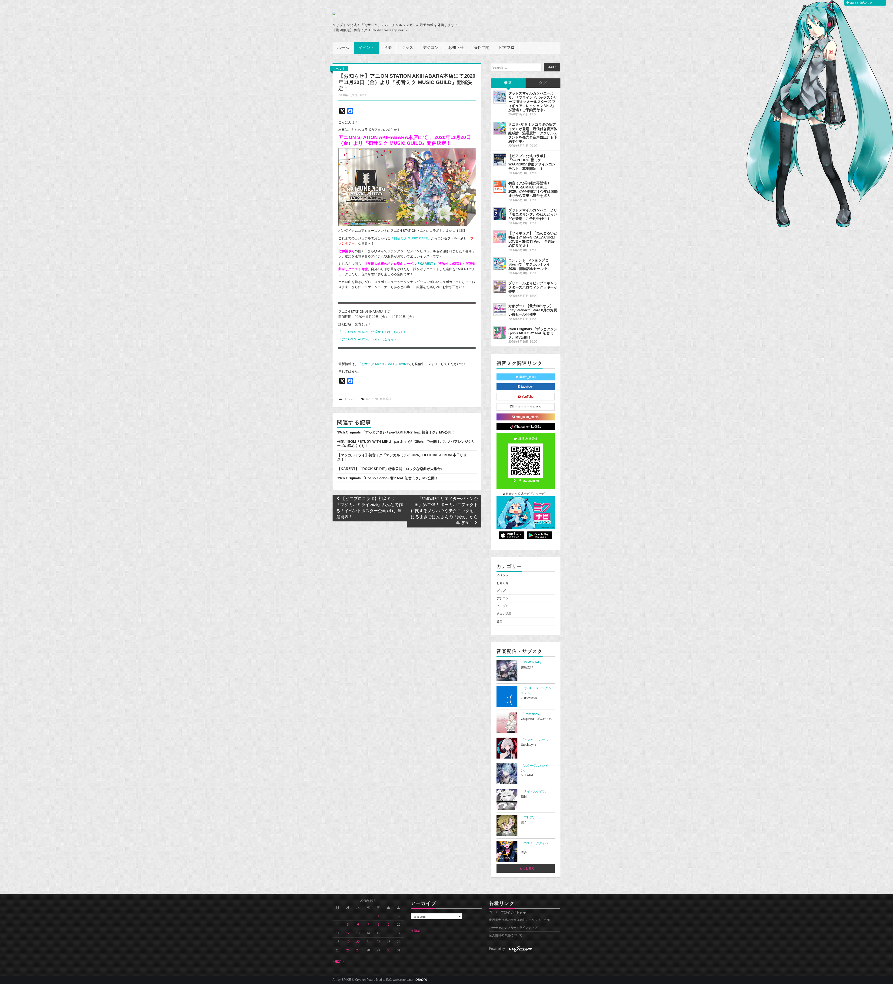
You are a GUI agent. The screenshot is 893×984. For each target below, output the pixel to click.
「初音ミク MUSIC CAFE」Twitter (383, 364)
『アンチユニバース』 (536, 740)
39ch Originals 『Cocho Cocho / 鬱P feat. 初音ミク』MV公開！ (387, 478)
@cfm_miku (527, 377)
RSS (416, 931)
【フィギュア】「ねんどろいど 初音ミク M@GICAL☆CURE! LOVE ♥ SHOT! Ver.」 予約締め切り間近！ (532, 239)
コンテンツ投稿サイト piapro (508, 912)
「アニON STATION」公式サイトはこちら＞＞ (372, 332)
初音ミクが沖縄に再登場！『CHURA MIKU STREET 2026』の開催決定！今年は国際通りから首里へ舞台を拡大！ (533, 189)
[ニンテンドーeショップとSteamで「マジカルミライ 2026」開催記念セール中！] (500, 264)
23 (388, 942)
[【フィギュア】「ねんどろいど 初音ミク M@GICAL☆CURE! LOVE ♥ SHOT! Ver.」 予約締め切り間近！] (500, 237)
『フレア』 (528, 817)
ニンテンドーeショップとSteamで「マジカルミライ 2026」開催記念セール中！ (529, 264)
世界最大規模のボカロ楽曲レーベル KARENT (520, 920)
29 (378, 950)
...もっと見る (526, 868)
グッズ (407, 48)
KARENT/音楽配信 (379, 399)
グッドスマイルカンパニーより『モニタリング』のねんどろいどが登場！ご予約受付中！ (532, 214)
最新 (508, 83)
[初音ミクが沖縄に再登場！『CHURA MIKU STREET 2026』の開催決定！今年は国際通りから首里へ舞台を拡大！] (500, 187)
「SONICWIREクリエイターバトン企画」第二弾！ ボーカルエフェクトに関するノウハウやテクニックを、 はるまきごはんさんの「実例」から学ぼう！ (444, 511)
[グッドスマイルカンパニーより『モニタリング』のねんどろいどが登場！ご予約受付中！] (500, 214)
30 (388, 950)
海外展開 (481, 48)
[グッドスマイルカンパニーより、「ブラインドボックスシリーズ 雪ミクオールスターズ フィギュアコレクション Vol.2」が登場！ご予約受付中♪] (500, 97)
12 (348, 933)
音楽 (388, 48)
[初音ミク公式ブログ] (378, 13)
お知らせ (456, 48)
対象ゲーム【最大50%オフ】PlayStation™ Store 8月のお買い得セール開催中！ (532, 310)
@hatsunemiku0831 (527, 426)
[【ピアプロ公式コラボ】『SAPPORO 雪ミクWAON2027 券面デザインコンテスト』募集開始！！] (500, 159)
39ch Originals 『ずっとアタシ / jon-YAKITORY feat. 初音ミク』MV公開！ (396, 432)
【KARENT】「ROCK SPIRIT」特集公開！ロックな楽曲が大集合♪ (390, 469)
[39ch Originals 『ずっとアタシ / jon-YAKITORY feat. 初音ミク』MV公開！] (500, 333)
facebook (526, 386)
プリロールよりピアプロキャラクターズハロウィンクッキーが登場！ (532, 287)
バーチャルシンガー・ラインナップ (513, 927)
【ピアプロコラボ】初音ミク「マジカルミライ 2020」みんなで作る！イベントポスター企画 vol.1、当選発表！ (369, 508)
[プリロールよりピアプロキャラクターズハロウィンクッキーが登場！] (500, 287)
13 (358, 933)
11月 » (340, 961)
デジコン (431, 48)
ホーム (343, 48)
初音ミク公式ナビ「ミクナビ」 (526, 494)
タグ (543, 83)
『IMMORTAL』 (532, 662)
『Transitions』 (531, 714)
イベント (366, 48)
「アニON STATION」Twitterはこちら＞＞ (369, 339)
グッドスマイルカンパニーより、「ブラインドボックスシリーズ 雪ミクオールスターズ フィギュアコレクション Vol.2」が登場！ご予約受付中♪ (532, 101)
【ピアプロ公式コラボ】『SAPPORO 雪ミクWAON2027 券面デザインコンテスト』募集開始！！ (532, 162)
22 (378, 942)
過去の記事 (504, 613)
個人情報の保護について (505, 935)
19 (348, 942)
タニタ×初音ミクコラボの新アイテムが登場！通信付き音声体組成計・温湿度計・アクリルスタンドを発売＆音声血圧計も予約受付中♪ (532, 132)
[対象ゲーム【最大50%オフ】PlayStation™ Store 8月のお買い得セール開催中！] (500, 310)
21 (368, 942)
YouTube (527, 396)
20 (358, 942)
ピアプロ (507, 48)
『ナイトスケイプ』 (534, 791)
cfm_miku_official (527, 417)
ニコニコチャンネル (527, 407)
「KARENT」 (427, 263)
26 (348, 950)
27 (358, 950)
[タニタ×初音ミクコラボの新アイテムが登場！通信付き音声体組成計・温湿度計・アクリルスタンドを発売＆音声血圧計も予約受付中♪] (500, 128)
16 (388, 933)
